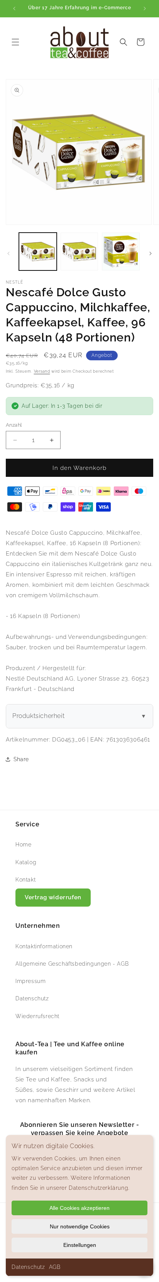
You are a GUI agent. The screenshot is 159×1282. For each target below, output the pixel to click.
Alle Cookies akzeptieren (79, 1208)
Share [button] (21, 759)
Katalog (25, 862)
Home (23, 844)
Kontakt (25, 880)
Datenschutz (28, 1267)
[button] (15, 42)
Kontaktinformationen (44, 946)
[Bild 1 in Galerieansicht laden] (38, 251)
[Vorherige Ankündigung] (14, 8)
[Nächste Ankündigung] (144, 8)
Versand (42, 371)
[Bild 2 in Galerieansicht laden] (79, 251)
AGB (55, 1267)
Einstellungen (79, 1245)
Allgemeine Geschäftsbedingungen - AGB (72, 964)
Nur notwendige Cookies (80, 1226)
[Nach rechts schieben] (150, 253)
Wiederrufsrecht (37, 1016)
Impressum (30, 981)
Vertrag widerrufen (53, 897)
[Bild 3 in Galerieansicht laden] (121, 251)
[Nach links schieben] (8, 253)
